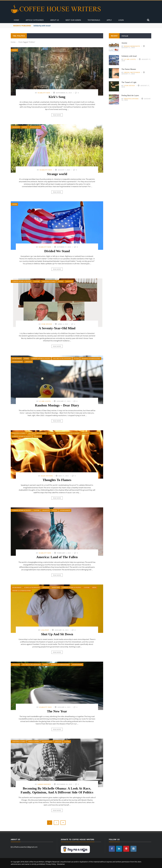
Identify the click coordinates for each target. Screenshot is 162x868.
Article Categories (35, 20)
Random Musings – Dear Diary (57, 405)
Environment (16, 358)
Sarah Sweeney (44, 784)
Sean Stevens (47, 476)
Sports (26, 358)
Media (94, 587)
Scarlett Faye (44, 93)
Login (121, 20)
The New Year (57, 711)
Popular (125, 36)
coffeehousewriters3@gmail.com (25, 847)
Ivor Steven (46, 324)
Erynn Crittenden (132, 72)
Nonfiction (95, 433)
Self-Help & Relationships (62, 358)
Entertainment (35, 127)
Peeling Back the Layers (130, 95)
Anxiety (124, 43)
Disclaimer (61, 864)
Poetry (14, 50)
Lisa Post (45, 630)
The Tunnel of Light (129, 82)
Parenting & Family (49, 281)
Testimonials (94, 20)
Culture (36, 281)
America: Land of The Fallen (57, 557)
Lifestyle (69, 281)
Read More (57, 115)
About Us (54, 20)
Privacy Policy (51, 864)
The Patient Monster (129, 69)
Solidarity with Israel (42, 25)
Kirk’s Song (57, 97)
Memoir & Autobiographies (91, 358)
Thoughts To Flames (57, 480)
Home (16, 20)
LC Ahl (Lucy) (45, 401)
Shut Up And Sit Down (57, 634)
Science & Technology (32, 587)
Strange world (57, 174)
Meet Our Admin (73, 20)
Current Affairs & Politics (21, 281)
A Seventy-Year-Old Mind (57, 328)
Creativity (16, 127)
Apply (109, 20)
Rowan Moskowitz (132, 46)
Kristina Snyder (131, 98)
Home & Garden (74, 433)
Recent (114, 36)
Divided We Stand (57, 251)
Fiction (76, 358)
